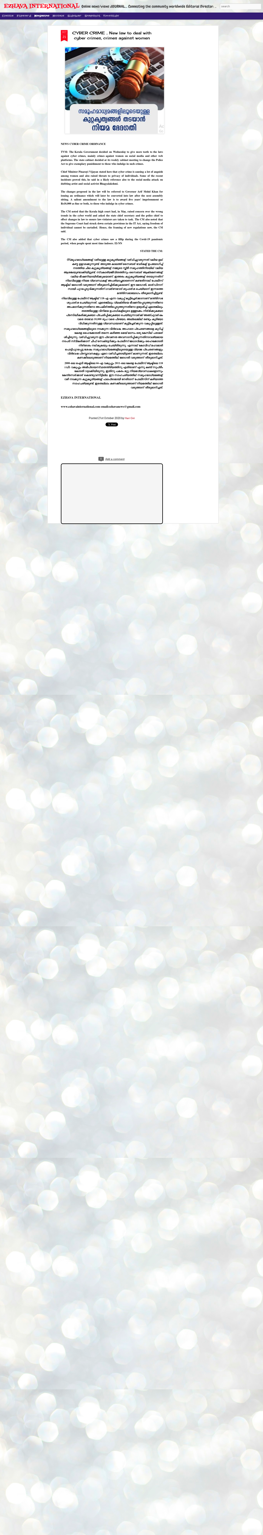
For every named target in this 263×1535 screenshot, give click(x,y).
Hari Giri (130, 418)
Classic (8, 16)
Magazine (41, 16)
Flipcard (24, 16)
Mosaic (58, 16)
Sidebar (74, 16)
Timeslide (111, 16)
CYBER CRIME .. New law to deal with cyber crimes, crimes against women (112, 35)
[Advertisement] (184, 91)
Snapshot (92, 16)
